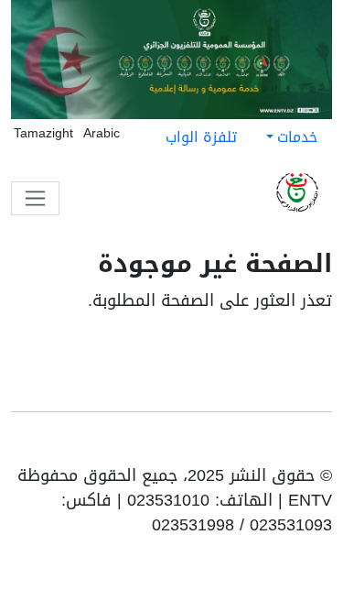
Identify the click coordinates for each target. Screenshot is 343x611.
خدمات (297, 137)
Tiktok (266, 445)
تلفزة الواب (201, 137)
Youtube (319, 445)
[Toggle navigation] (35, 198)
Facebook (293, 445)
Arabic (101, 133)
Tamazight (43, 133)
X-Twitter (237, 445)
